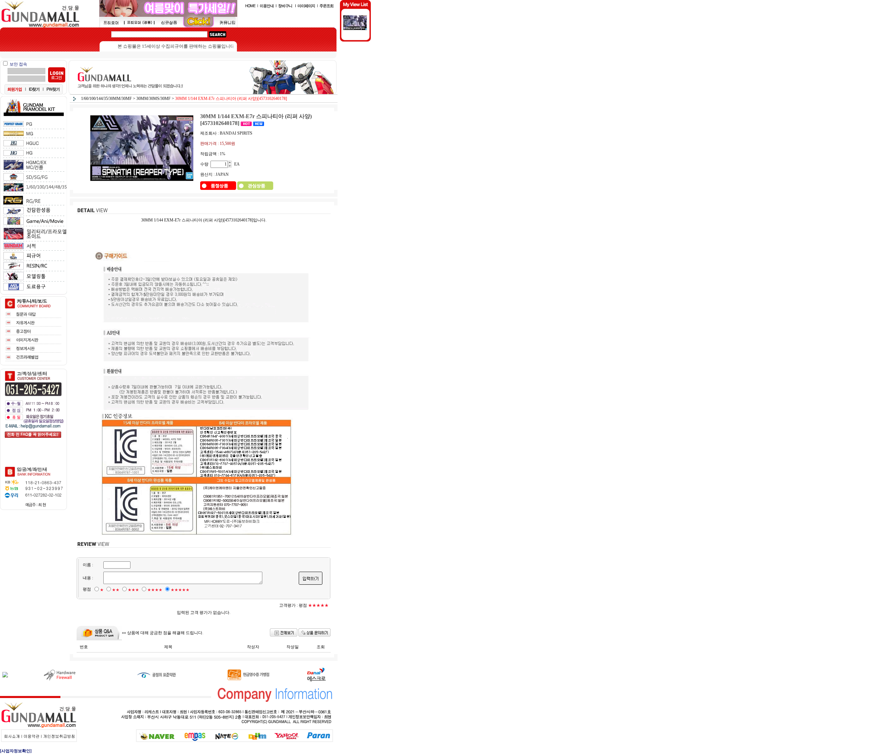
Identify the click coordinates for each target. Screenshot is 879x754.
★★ (115, 589)
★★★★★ (180, 589)
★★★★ (154, 589)
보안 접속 (18, 64)
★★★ (133, 589)
